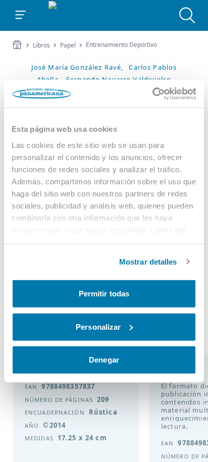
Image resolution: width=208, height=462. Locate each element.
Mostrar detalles (148, 261)
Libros (41, 45)
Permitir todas (104, 293)
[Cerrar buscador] (187, 15)
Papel (68, 45)
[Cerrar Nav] (21, 15)
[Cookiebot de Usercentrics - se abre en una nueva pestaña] (152, 93)
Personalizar (98, 326)
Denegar (104, 359)
